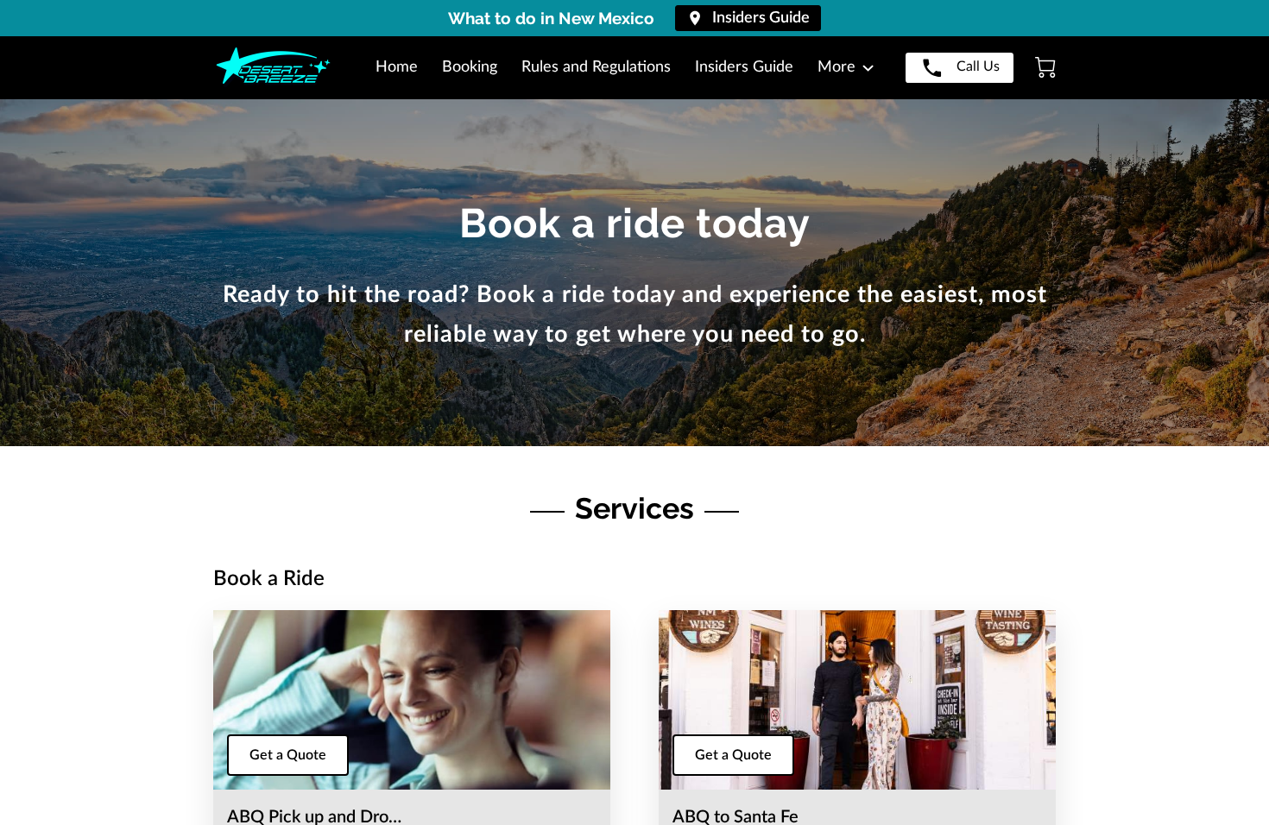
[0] (1045, 67)
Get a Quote (287, 755)
